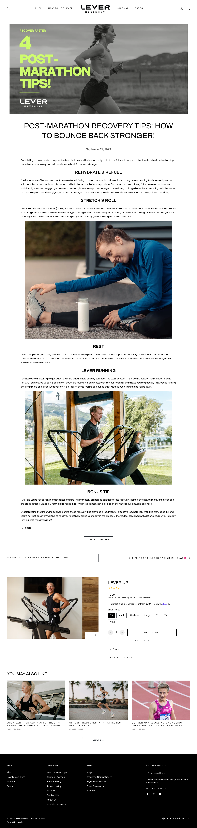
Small (123, 616)
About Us (52, 799)
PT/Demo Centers (96, 781)
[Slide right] (95, 635)
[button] (8, 8)
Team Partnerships (57, 772)
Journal (11, 781)
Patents (51, 790)
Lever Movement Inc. (22, 818)
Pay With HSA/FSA (56, 804)
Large (148, 616)
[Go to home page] (95, 8)
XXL (167, 616)
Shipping (125, 598)
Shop (9, 772)
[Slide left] (88, 635)
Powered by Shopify (15, 822)
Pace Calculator (95, 786)
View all (98, 740)
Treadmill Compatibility (99, 777)
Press (10, 786)
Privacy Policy (54, 781)
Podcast (91, 790)
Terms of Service (56, 777)
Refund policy (54, 786)
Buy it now (142, 641)
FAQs (89, 772)
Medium (135, 616)
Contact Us (53, 795)
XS (112, 616)
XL (158, 616)
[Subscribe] (188, 773)
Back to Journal (100, 539)
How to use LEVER (16, 777)
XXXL (113, 623)
